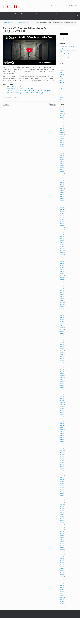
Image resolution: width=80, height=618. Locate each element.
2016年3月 (62, 319)
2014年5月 (62, 365)
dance (61, 72)
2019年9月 (62, 232)
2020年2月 (62, 221)
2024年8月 (62, 138)
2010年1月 (62, 473)
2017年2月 (62, 296)
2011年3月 (62, 444)
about (61, 66)
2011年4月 (62, 441)
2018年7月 (62, 261)
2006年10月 (62, 554)
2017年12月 (62, 275)
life (60, 84)
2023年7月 (62, 157)
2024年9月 (62, 136)
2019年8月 (62, 234)
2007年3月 (62, 543)
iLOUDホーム (6, 14)
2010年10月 (62, 454)
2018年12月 (62, 250)
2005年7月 (62, 583)
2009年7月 (62, 485)
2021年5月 (62, 198)
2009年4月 (62, 491)
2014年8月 (62, 358)
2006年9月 (62, 556)
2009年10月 (62, 479)
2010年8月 (62, 458)
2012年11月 (62, 402)
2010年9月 (62, 456)
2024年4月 (62, 144)
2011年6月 (62, 437)
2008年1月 (62, 523)
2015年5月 (62, 340)
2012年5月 (62, 415)
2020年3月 (62, 219)
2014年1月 (62, 373)
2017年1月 (62, 298)
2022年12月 (62, 171)
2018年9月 (62, 257)
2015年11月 (62, 327)
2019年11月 (62, 228)
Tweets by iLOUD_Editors (65, 39)
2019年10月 (62, 230)
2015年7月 (62, 336)
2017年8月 (62, 284)
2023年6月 (62, 159)
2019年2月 (62, 246)
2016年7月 (62, 311)
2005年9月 (62, 579)
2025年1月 (62, 130)
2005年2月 (62, 589)
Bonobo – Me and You (65, 53)
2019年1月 (62, 248)
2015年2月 (62, 346)
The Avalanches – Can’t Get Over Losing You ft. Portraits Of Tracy (67, 47)
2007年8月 (62, 533)
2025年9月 (62, 117)
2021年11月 (62, 188)
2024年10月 (62, 134)
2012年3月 (62, 419)
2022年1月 (62, 186)
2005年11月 (62, 574)
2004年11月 (62, 595)
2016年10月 (62, 304)
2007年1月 (62, 547)
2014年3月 (62, 369)
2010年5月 (62, 464)
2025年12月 (62, 113)
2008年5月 (62, 514)
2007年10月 (62, 529)
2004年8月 (62, 599)
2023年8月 (62, 155)
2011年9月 (62, 431)
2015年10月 (62, 329)
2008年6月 (62, 512)
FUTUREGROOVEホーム (8, 18)
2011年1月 (62, 448)
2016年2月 (62, 321)
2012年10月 (62, 404)
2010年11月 (62, 452)
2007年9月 (62, 531)
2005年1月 (62, 591)
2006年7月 (62, 560)
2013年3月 (62, 394)
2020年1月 (62, 223)
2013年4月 (62, 392)
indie (4, 97)
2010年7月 (62, 460)
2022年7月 (62, 180)
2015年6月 (62, 338)
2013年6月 (62, 387)
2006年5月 (62, 564)
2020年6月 (62, 213)
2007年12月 (62, 525)
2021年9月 (62, 190)
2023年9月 (62, 153)
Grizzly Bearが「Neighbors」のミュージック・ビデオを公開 (25, 93)
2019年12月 (62, 225)
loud (61, 89)
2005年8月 (62, 581)
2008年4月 (62, 516)
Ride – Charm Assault (14, 87)
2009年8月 (62, 483)
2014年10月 (62, 354)
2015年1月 (62, 348)
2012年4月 (62, 417)
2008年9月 (62, 506)
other (61, 91)
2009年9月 (62, 481)
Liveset (61, 86)
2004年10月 (62, 597)
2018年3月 (62, 269)
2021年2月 (62, 205)
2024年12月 (62, 132)
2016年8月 (62, 309)
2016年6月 (62, 313)
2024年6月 (62, 142)
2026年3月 (62, 111)
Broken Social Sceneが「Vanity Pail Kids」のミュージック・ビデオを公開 (29, 91)
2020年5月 (62, 215)
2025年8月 (62, 120)
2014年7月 (62, 361)
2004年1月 (62, 604)
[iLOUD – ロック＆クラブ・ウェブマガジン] (14, 6)
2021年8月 (62, 192)
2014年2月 (62, 371)
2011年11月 (62, 427)
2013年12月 (62, 375)
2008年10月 (62, 504)
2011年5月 (62, 439)
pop (60, 93)
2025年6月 (62, 124)
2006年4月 (62, 566)
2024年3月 (62, 147)
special (61, 97)
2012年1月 (62, 423)
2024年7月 (62, 140)
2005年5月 (62, 585)
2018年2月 (62, 271)
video (29, 14)
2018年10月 (62, 255)
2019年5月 (62, 240)
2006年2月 (62, 570)
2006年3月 (62, 568)
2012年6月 (62, 412)
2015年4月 (62, 342)
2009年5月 (62, 489)
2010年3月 (62, 469)
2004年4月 (62, 601)
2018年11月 (62, 253)
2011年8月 (62, 433)
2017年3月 (62, 294)
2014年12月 (62, 350)
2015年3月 (62, 344)
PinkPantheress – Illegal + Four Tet (68, 58)
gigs (47, 14)
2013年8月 (62, 383)
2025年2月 (62, 128)
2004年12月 (62, 593)
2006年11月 (62, 552)
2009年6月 (62, 487)
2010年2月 (62, 471)
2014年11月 (62, 352)
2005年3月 (62, 587)
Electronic (62, 74)
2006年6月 (62, 562)
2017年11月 (62, 277)
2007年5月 (62, 539)
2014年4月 (62, 367)
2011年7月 (62, 435)
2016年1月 (62, 323)
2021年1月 (62, 207)
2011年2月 (62, 446)
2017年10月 (62, 279)
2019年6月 (62, 238)
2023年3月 (62, 165)
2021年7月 (62, 194)
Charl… (6, 104)
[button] (77, 16)
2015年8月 (62, 333)
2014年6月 (62, 363)
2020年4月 (62, 217)
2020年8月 (62, 211)
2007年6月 (62, 537)
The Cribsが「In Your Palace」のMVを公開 (20, 89)
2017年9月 (62, 282)
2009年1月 (62, 498)
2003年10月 (62, 606)
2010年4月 (62, 466)
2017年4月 (62, 292)
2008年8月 (62, 508)
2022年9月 (62, 176)
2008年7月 (62, 510)
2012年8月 (62, 408)
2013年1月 (62, 398)
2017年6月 (62, 288)
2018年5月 (62, 265)
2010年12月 (62, 450)
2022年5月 (62, 184)
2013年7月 (62, 385)
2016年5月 (62, 315)
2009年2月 (62, 496)
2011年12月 (62, 425)
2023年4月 (62, 163)
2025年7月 (62, 122)
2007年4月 (62, 541)
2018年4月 (62, 267)
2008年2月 (62, 520)
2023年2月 (62, 167)
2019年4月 (62, 242)
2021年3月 (62, 203)
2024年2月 (62, 149)
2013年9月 (62, 381)
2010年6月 (62, 462)
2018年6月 (62, 263)
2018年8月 (62, 259)
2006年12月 (62, 550)
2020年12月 (62, 209)
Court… (52, 104)
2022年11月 (62, 174)
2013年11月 (62, 377)
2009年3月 (62, 493)
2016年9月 (62, 307)
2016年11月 (62, 302)
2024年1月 (62, 151)
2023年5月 (62, 161)
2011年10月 (62, 429)
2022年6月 (62, 182)
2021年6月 (62, 196)
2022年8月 (62, 178)
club (60, 68)
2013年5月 (62, 390)
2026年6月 (62, 109)
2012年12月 (62, 400)
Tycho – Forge (63, 55)
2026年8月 (62, 107)
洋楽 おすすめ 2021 (18, 14)
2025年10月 (62, 115)
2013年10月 (62, 379)
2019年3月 (62, 244)
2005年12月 (62, 572)
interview (56, 14)
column (61, 70)
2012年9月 (62, 406)
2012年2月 (62, 421)
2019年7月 (62, 236)
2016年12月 (62, 300)
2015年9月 (62, 331)
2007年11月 (62, 527)
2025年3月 (62, 126)
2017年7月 (62, 286)
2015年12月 (62, 325)
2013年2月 (62, 396)
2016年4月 (62, 317)
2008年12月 (62, 500)
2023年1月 (62, 169)
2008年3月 (62, 518)
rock (7, 97)
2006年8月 (62, 558)
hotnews (38, 14)
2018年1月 (62, 273)
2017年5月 (62, 290)
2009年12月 (62, 475)
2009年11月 (62, 477)
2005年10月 (62, 577)
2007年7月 (62, 535)
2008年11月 (62, 502)
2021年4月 (62, 201)
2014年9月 (62, 356)
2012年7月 (62, 410)
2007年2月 (62, 545)
